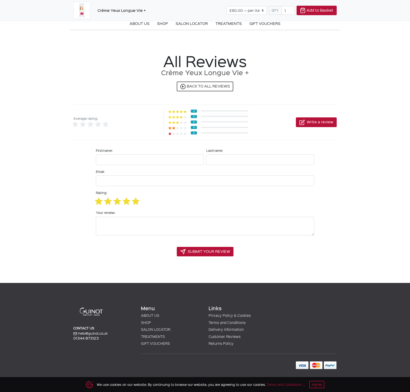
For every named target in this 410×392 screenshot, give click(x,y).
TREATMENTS (153, 336)
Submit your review (209, 251)
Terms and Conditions (284, 385)
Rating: (101, 193)
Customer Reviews (225, 336)
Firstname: (104, 150)
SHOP (146, 322)
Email (100, 172)
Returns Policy (221, 343)
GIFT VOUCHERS (155, 343)
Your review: (105, 213)
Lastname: (214, 150)
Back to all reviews (208, 85)
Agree (317, 384)
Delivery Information (226, 329)
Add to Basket (320, 10)
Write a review (320, 121)
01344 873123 (86, 338)
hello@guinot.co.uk (92, 333)
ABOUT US (150, 315)
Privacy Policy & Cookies (230, 315)
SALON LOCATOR (155, 329)
